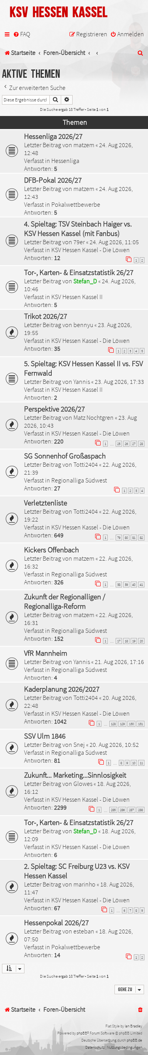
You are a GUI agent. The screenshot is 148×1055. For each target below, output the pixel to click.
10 (133, 763)
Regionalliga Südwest (79, 480)
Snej (79, 744)
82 (141, 537)
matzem (83, 145)
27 (133, 443)
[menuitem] (21, 34)
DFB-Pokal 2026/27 (53, 180)
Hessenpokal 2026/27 (56, 922)
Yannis (81, 381)
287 (131, 810)
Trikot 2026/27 (45, 316)
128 (113, 724)
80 (126, 537)
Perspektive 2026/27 (54, 408)
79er (79, 242)
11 (141, 763)
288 (140, 810)
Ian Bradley (133, 1026)
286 (122, 810)
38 (118, 584)
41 (141, 584)
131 (140, 724)
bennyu (83, 325)
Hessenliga (65, 161)
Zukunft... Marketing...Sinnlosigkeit (75, 775)
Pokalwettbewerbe (75, 204)
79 (118, 537)
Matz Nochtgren (93, 417)
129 (122, 724)
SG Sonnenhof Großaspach (65, 455)
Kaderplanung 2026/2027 (61, 689)
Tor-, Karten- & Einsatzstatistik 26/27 (78, 272)
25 (118, 443)
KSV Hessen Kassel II (77, 297)
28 (141, 443)
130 (131, 724)
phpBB (82, 1033)
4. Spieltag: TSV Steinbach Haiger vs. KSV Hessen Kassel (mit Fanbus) (78, 228)
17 (118, 641)
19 (133, 641)
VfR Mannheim (45, 653)
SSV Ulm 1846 (45, 736)
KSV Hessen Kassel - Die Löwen (90, 250)
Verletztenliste (45, 502)
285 (113, 810)
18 (126, 641)
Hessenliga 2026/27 (53, 136)
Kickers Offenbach (51, 549)
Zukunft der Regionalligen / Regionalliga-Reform (64, 601)
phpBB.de (134, 1040)
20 (141, 641)
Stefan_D (85, 281)
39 (126, 584)
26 (126, 443)
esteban (83, 931)
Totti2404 (85, 464)
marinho (84, 884)
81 (133, 537)
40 (133, 584)
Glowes (82, 784)
